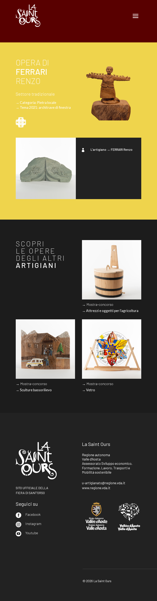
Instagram (33, 523)
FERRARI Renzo (121, 149)
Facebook (32, 514)
